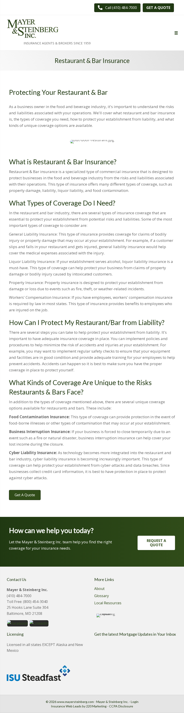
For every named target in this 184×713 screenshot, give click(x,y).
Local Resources (107, 603)
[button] (117, 7)
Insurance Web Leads (66, 706)
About (99, 589)
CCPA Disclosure (121, 706)
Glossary (101, 596)
